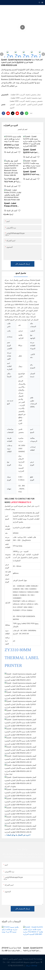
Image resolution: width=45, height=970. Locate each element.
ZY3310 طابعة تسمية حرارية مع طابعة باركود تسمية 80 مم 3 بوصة (11, 146)
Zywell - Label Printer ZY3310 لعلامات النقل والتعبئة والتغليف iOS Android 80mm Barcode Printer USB (12, 204)
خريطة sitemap (31, 965)
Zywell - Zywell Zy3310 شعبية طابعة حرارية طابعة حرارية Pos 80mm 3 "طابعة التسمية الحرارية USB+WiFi (31, 151)
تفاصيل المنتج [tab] (21, 273)
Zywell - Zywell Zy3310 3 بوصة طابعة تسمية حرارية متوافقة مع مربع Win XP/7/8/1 (31, 173)
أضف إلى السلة (12, 152)
